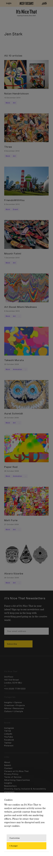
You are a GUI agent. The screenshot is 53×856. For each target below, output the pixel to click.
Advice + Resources (14, 708)
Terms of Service (12, 777)
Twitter (8, 743)
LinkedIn (8, 734)
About (7, 762)
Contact (8, 768)
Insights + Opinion (13, 702)
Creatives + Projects (14, 705)
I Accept (13, 846)
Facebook (9, 740)
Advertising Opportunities (17, 780)
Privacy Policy (11, 774)
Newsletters (10, 786)
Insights (8, 783)
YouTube (8, 737)
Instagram (9, 728)
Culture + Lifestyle (13, 711)
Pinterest (8, 745)
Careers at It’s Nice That (16, 771)
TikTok (7, 731)
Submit (7, 765)
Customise (14, 838)
